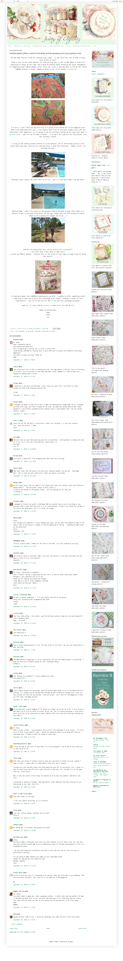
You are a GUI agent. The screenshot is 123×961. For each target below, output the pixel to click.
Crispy (15, 383)
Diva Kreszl (17, 630)
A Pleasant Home (99, 752)
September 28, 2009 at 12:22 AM (24, 563)
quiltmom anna (18, 837)
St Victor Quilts (99, 755)
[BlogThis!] (55, 328)
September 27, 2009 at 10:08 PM (24, 449)
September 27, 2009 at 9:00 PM (24, 360)
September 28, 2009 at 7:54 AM (24, 751)
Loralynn (16, 501)
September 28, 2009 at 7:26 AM (24, 737)
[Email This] (53, 328)
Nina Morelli (17, 569)
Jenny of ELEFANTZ (99, 762)
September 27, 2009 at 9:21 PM (24, 376)
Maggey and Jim (18, 891)
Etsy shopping (20, 331)
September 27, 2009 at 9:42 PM (24, 414)
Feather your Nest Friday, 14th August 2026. (100, 774)
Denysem (16, 339)
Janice (15, 468)
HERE (53, 296)
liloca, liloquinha (20, 594)
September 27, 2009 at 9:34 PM (24, 395)
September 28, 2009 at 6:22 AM (24, 699)
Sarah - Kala (17, 706)
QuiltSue (16, 642)
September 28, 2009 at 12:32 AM (24, 606)
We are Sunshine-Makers (101, 782)
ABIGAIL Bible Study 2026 (57, 46)
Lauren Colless (18, 725)
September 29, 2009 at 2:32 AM (24, 907)
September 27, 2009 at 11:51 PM (24, 534)
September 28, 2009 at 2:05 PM (24, 884)
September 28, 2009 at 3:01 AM (24, 666)
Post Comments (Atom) (27, 932)
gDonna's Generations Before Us (100, 786)
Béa (14, 914)
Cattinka (16, 656)
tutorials (68, 46)
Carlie (15, 687)
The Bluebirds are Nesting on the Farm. (100, 770)
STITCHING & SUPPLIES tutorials (82, 46)
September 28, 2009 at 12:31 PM (24, 866)
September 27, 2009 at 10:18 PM (24, 461)
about (94, 46)
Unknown (16, 824)
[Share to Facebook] (58, 328)
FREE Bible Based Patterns (40, 46)
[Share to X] (56, 328)
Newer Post (14, 928)
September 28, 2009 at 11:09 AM (24, 830)
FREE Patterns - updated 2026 (22, 46)
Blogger (70, 941)
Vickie (15, 366)
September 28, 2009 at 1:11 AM (24, 650)
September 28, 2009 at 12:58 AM (24, 635)
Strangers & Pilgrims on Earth (102, 780)
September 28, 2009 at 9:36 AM (24, 803)
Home (9, 46)
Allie (15, 758)
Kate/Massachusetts (20, 743)
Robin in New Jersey (20, 793)
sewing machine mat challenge (58, 249)
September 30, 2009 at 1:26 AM (24, 920)
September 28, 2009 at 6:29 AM (24, 718)
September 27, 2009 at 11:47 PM (24, 511)
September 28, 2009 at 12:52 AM (24, 623)
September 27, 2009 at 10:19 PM (24, 476)
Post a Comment (17, 924)
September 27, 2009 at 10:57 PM (24, 494)
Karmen (15, 402)
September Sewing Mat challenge (45, 331)
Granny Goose (17, 872)
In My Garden (30, 331)
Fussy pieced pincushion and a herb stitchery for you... (102, 765)
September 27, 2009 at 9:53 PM (24, 430)
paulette (16, 553)
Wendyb (15, 482)
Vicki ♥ (16, 420)
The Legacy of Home (100, 751)
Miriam (15, 455)
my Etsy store (15, 134)
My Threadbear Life (100, 738)
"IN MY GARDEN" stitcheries (66, 69)
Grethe (15, 673)
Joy (14, 437)
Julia (15, 810)
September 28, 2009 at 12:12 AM (24, 546)
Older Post (82, 928)
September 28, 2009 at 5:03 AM (24, 681)
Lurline (16, 613)
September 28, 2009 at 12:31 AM (24, 588)
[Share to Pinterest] (59, 328)
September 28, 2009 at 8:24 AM (24, 787)
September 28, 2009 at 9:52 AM (24, 818)
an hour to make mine (52, 305)
